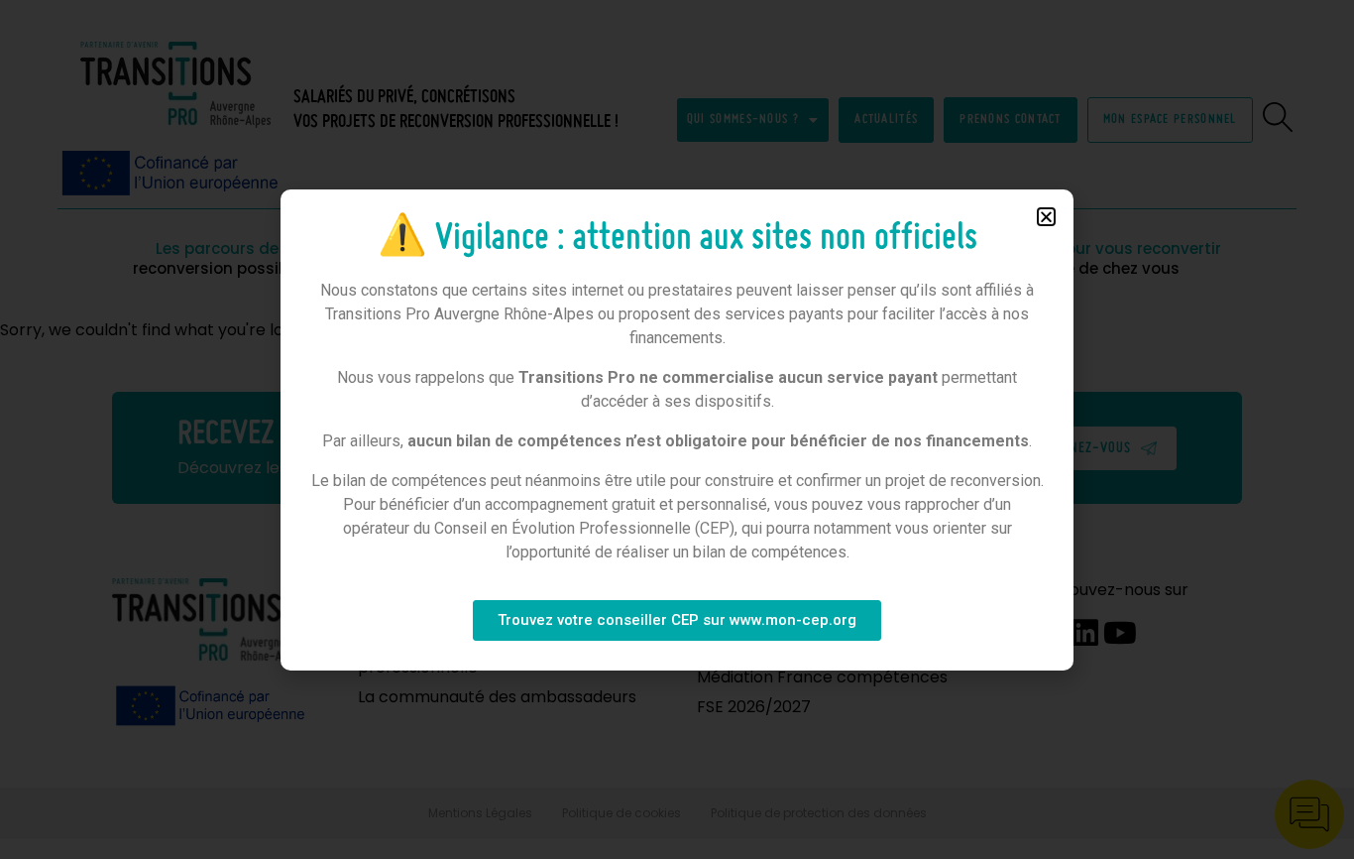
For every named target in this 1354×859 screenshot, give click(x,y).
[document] (677, 429)
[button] (1046, 216)
